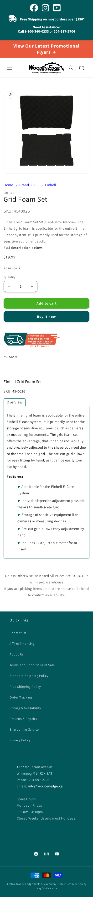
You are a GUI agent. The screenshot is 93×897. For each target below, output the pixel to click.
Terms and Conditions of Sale (32, 665)
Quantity (10, 277)
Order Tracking (21, 697)
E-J (37, 185)
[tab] (15, 402)
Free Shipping (46, 340)
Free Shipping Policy (25, 686)
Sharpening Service (24, 729)
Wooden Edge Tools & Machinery (36, 884)
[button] (9, 68)
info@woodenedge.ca (45, 786)
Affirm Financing (22, 643)
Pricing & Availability (25, 708)
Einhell (50, 185)
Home (8, 185)
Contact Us (18, 633)
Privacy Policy (20, 740)
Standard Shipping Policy (29, 676)
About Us (17, 654)
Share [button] (13, 357)
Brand (24, 185)
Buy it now (46, 316)
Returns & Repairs (23, 719)
